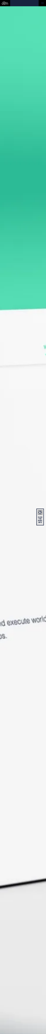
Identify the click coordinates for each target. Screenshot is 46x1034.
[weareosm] (5, 3)
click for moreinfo (40, 519)
